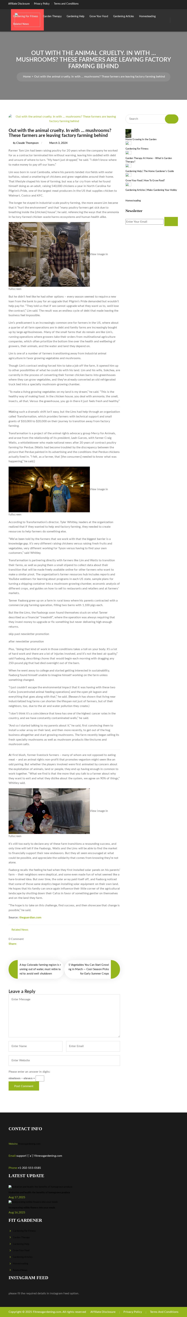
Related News (21, 24)
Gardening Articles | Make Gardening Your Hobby (151, 190)
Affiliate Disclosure (19, 4)
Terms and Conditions (66, 4)
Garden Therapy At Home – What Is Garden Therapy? (148, 160)
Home (27, 76)
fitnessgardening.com (25, 1144)
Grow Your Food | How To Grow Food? (145, 180)
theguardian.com (30, 917)
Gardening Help (75, 16)
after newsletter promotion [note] (26, 641)
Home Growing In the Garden (141, 139)
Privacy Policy (41, 4)
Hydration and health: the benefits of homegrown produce (39, 1192)
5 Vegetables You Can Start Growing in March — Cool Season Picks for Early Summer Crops (88, 969)
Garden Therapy (52, 16)
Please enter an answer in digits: (29, 1071)
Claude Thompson (27, 143)
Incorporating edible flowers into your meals (32, 1208)
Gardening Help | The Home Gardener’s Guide (149, 171)
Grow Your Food (98, 16)
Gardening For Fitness (25, 16)
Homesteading (147, 16)
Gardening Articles (123, 16)
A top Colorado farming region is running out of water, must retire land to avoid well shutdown (40, 969)
